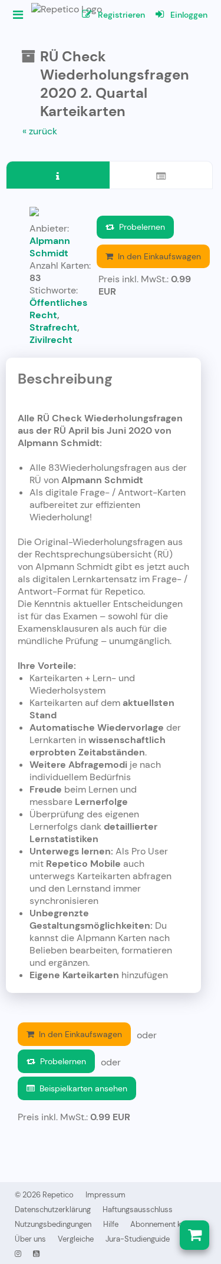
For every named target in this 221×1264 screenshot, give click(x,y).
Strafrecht (53, 327)
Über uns (30, 1239)
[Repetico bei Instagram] (18, 1254)
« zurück (39, 131)
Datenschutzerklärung (53, 1209)
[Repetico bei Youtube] (36, 1254)
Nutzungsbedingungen (53, 1224)
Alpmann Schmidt (49, 247)
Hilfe (110, 1224)
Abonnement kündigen (169, 1224)
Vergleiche (76, 1239)
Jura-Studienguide (137, 1239)
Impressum (105, 1195)
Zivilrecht (50, 340)
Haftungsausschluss (138, 1209)
